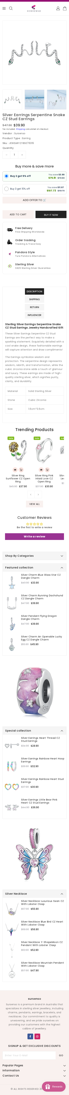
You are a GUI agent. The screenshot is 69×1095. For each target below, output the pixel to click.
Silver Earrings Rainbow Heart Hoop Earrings (42, 760)
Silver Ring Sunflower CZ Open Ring (18, 478)
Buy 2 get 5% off (20, 176)
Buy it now (51, 215)
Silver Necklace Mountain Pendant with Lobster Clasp (42, 964)
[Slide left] (31, 494)
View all (34, 504)
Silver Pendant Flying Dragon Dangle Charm (39, 617)
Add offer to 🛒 (34, 200)
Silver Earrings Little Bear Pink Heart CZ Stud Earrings (39, 801)
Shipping (20, 129)
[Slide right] (38, 494)
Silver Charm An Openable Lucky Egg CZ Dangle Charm (41, 638)
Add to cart (18, 214)
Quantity (8, 148)
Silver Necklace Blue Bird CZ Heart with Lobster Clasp (42, 923)
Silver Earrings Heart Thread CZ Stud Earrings (40, 739)
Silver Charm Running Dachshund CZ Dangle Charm (42, 597)
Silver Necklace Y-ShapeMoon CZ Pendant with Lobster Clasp (42, 944)
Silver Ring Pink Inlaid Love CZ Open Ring (44, 478)
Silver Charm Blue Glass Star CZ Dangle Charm (41, 576)
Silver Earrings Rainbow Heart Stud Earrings (42, 781)
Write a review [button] (34, 536)
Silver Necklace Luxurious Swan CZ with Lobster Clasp (42, 903)
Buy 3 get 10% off (20, 188)
